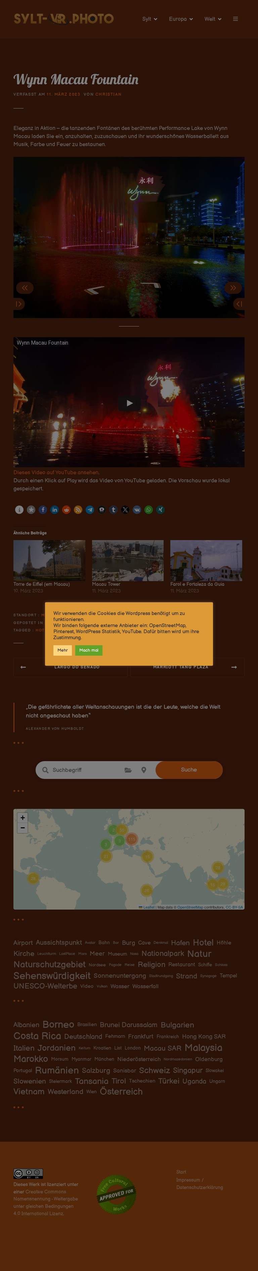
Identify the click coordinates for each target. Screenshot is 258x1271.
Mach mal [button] (88, 650)
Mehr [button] (62, 650)
